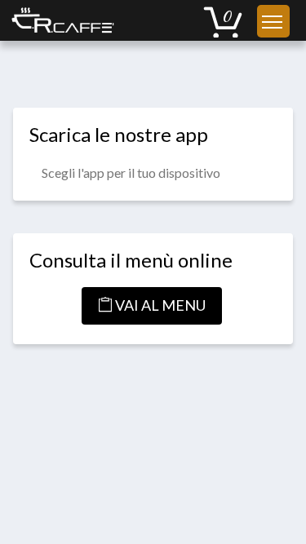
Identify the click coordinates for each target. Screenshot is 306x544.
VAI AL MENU (159, 305)
